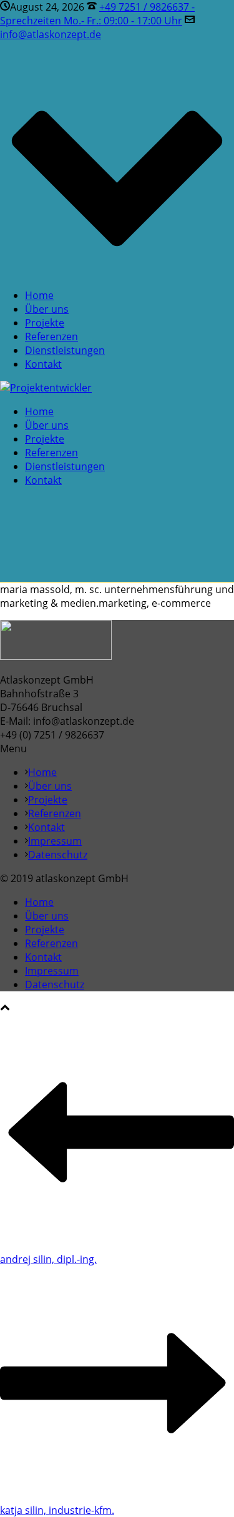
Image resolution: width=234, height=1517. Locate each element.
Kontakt (43, 364)
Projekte (44, 323)
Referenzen (51, 336)
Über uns (47, 309)
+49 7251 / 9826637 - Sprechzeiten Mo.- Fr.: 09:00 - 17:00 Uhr (97, 13)
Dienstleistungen (65, 350)
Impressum (55, 841)
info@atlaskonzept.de (50, 34)
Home (39, 295)
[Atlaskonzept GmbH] (46, 388)
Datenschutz (57, 855)
